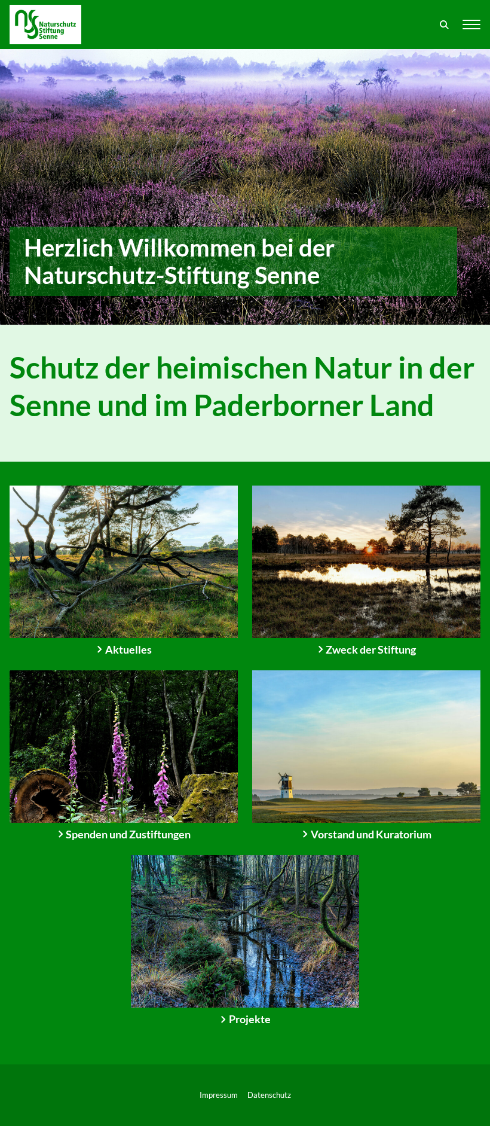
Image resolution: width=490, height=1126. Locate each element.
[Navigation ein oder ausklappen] (471, 24)
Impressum (219, 1095)
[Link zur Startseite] (45, 24)
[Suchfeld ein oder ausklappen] (445, 24)
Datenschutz (269, 1095)
